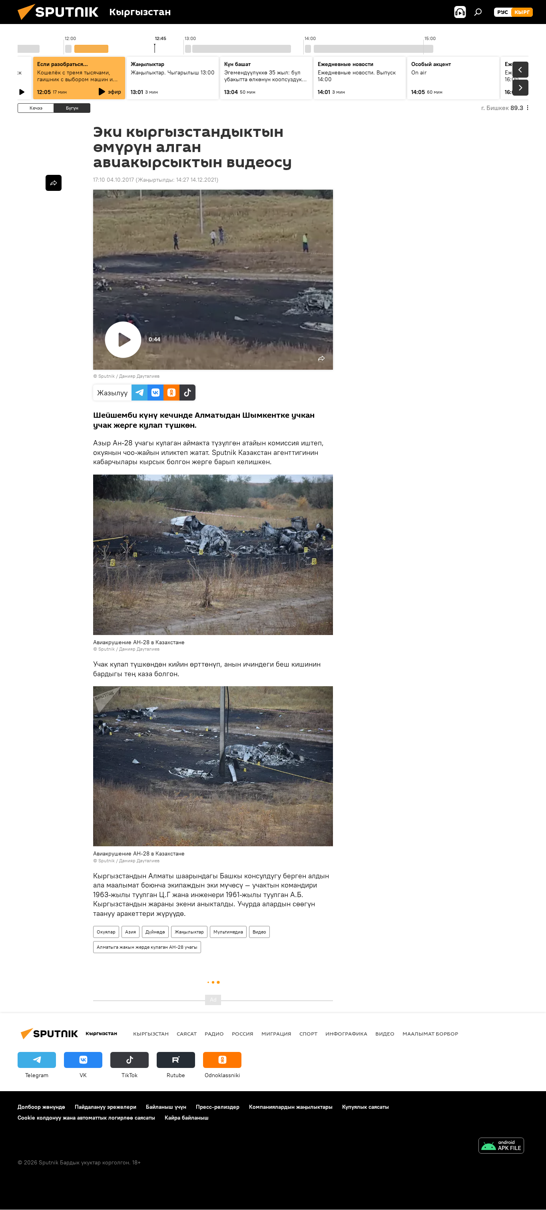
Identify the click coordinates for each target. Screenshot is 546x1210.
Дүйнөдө (155, 932)
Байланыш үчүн (166, 1106)
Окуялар (106, 932)
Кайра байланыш (187, 1117)
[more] (54, 183)
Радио (214, 1033)
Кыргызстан (151, 1033)
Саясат (187, 1033)
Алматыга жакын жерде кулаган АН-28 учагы (147, 947)
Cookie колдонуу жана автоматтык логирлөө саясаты (86, 1117)
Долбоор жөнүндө (41, 1106)
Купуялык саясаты (365, 1106)
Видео (259, 932)
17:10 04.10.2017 (113, 179)
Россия (242, 1033)
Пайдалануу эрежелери (105, 1106)
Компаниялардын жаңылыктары (291, 1106)
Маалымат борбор (430, 1033)
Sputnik (106, 376)
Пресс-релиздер (217, 1106)
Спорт (308, 1033)
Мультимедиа (228, 932)
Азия (130, 932)
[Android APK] (501, 1147)
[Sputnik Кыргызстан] (61, 22)
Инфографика (346, 1033)
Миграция (276, 1033)
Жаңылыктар (189, 932)
